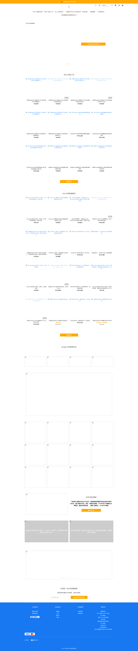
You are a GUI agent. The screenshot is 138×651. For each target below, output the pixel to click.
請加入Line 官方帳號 (103, 617)
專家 (58, 617)
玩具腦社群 (101, 11)
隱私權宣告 (35, 613)
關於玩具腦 (35, 611)
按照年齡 (84, 11)
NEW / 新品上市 (48, 11)
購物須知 (80, 613)
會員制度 (80, 611)
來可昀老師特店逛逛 (99, 44)
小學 (58, 613)
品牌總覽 (92, 11)
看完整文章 (91, 510)
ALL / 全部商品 (59, 11)
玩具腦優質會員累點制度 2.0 (69, 15)
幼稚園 (57, 611)
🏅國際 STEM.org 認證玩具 (73, 11)
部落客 (57, 615)
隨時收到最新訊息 (79, 597)
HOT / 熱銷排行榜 (38, 11)
